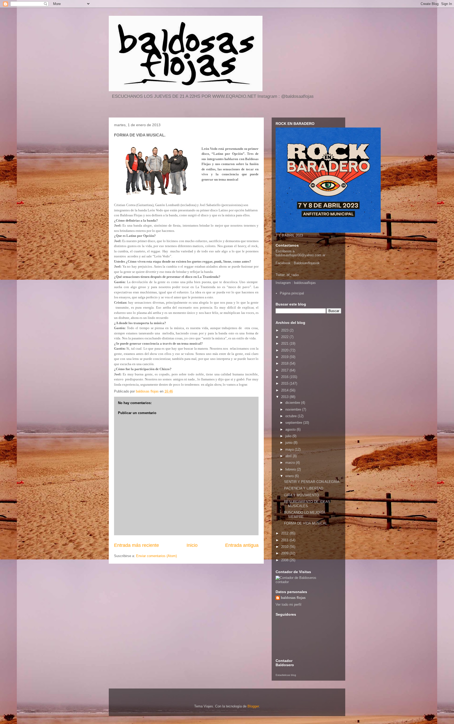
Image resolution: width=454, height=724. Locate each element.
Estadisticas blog (286, 675)
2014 (285, 390)
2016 (285, 377)
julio (288, 436)
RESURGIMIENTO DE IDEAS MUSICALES (307, 504)
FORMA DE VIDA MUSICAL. (306, 523)
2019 (285, 357)
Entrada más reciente (136, 545)
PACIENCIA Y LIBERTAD (303, 488)
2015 (285, 383)
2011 (285, 540)
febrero (291, 469)
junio (289, 443)
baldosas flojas (293, 598)
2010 (285, 547)
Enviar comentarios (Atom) (156, 556)
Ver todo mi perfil (288, 604)
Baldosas (301, 263)
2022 (285, 337)
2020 (285, 350)
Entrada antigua (242, 545)
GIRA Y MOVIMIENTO (301, 495)
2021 (285, 343)
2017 (285, 370)
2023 (285, 330)
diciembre (293, 403)
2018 (285, 363)
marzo (290, 463)
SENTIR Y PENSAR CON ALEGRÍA (311, 482)
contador (282, 582)
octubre (291, 416)
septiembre (294, 423)
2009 (285, 553)
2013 (285, 397)
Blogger (253, 706)
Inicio (192, 545)
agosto (291, 429)
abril (289, 456)
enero (290, 476)
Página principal (292, 293)
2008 (285, 560)
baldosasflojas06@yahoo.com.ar (300, 255)
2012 (285, 533)
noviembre (293, 409)
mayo (290, 449)
